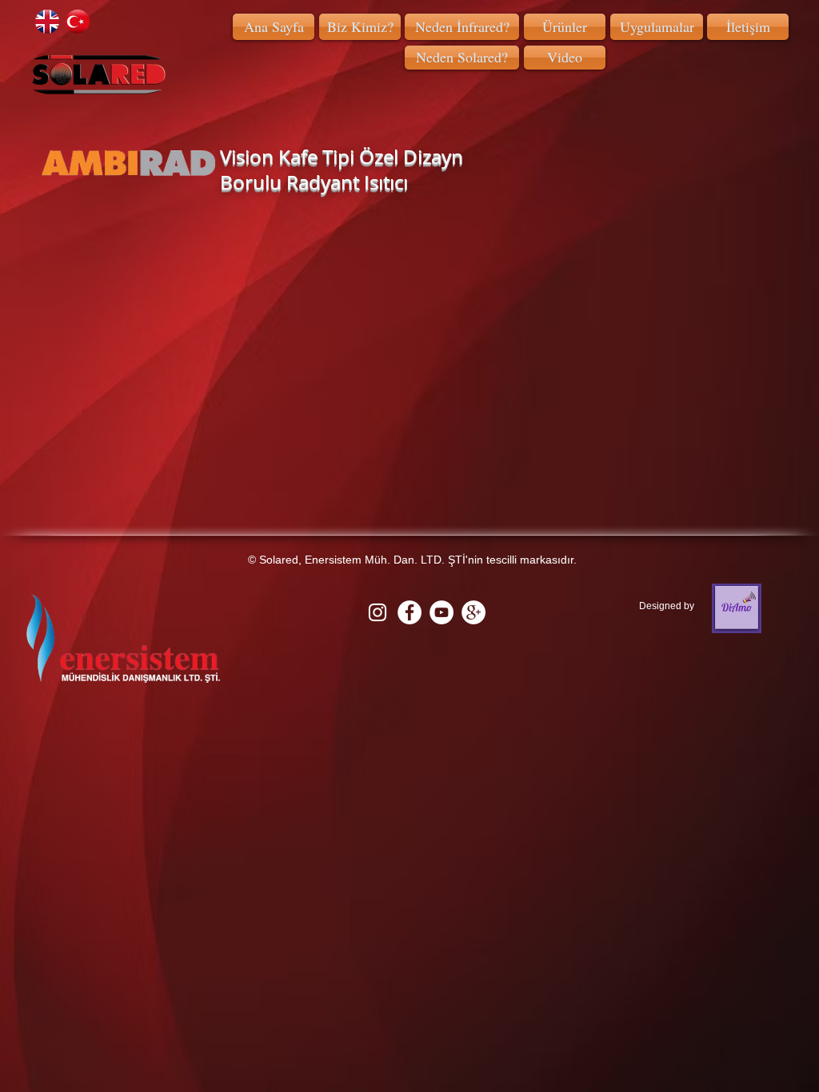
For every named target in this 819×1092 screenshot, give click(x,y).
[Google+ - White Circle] (473, 612)
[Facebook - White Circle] (409, 612)
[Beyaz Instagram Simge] (378, 612)
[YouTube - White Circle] (441, 612)
